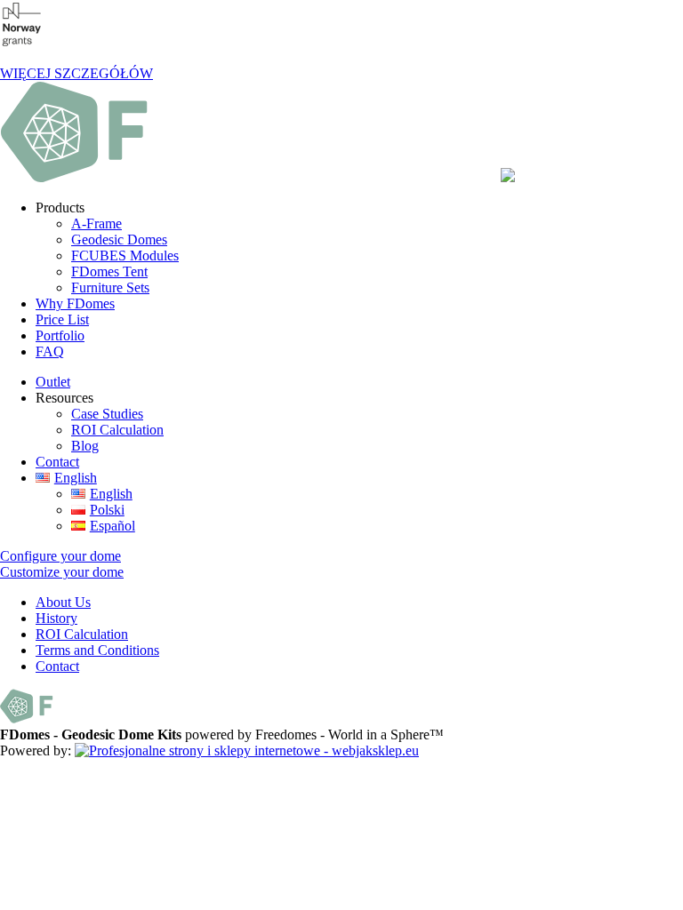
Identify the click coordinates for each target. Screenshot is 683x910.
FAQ (50, 351)
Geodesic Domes (119, 239)
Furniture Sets (110, 287)
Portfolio (60, 335)
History (56, 618)
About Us (63, 602)
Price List (62, 319)
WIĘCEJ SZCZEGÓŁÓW (76, 73)
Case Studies (107, 413)
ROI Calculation (117, 429)
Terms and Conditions (97, 650)
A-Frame (96, 223)
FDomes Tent (109, 271)
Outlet (53, 381)
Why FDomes (75, 303)
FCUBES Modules (125, 255)
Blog (85, 445)
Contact (57, 461)
